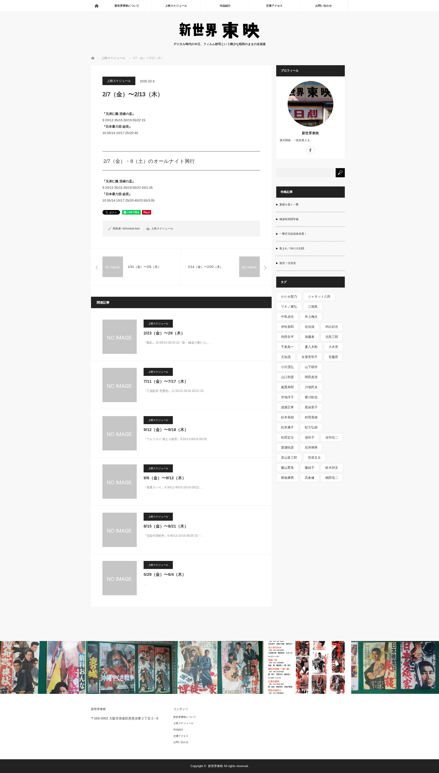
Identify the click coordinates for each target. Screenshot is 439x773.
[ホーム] (96, 5)
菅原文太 (314, 457)
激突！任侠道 (287, 263)
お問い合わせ (323, 5)
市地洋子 (287, 397)
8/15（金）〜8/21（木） (166, 526)
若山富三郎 (289, 457)
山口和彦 (287, 377)
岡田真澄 (311, 377)
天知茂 (286, 357)
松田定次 (287, 437)
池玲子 (309, 437)
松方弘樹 (311, 427)
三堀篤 (313, 306)
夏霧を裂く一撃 (289, 204)
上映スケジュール (176, 5)
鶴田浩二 (331, 477)
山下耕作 (311, 367)
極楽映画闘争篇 (289, 219)
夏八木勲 (311, 347)
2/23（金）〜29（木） (164, 333)
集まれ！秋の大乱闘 (291, 248)
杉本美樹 (287, 417)
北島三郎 (331, 337)
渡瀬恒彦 (287, 447)
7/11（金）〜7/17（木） (166, 381)
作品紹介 (225, 5)
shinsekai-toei (131, 228)
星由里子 (311, 407)
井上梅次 (311, 316)
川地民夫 (311, 387)
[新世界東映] (219, 37)
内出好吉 (331, 327)
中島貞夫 (287, 316)
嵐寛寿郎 (287, 387)
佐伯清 (309, 327)
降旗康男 (287, 477)
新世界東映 (310, 133)
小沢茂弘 (287, 367)
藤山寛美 (287, 467)
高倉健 (309, 477)
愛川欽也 (311, 397)
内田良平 (287, 337)
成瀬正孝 (287, 407)
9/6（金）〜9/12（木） (165, 478)
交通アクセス (274, 5)
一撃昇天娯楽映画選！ (293, 233)
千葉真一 (287, 347)
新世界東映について (127, 5)
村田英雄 (311, 417)
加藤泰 (309, 337)
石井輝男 (311, 447)
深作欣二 (331, 437)
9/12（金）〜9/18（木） (166, 429)
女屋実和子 (310, 357)
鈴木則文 (331, 467)
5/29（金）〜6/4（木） (165, 574)
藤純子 (309, 467)
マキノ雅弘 (289, 306)
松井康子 (287, 427)
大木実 (333, 347)
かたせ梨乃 (289, 296)
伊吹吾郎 (287, 327)
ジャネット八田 (319, 296)
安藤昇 (333, 357)
